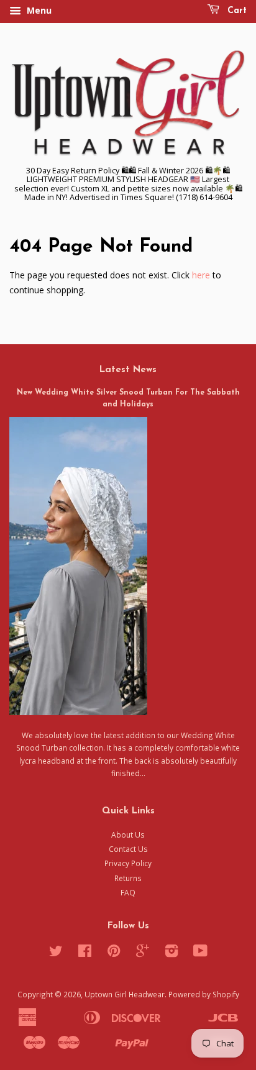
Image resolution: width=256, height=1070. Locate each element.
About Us (128, 834)
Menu (38, 10)
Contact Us (128, 849)
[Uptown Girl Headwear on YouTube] (200, 953)
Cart (235, 11)
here (201, 275)
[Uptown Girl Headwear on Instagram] (171, 953)
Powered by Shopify (203, 994)
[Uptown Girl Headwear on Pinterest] (114, 953)
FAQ (128, 892)
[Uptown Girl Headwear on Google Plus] (142, 953)
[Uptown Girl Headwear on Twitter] (56, 953)
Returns (128, 878)
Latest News (128, 370)
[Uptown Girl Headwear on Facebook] (85, 953)
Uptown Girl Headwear (125, 994)
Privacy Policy (128, 863)
